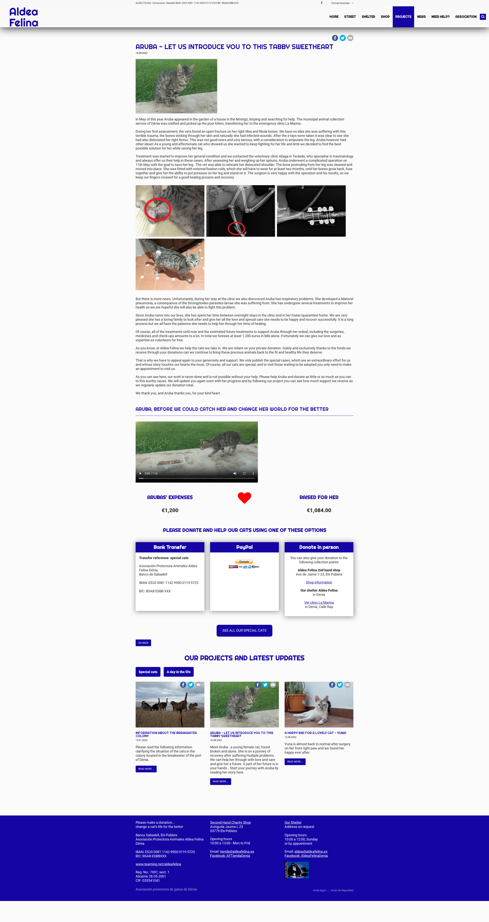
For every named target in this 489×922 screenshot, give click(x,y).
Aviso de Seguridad (342, 890)
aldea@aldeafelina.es (311, 851)
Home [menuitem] (334, 17)
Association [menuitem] (466, 17)
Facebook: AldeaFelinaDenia (306, 856)
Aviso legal (319, 890)
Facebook (335, 38)
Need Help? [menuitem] (441, 17)
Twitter (343, 38)
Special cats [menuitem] (148, 672)
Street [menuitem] (350, 17)
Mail (350, 38)
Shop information (319, 582)
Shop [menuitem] (385, 17)
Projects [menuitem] (403, 17)
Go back (143, 642)
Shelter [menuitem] (368, 17)
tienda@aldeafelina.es (237, 851)
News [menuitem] (421, 17)
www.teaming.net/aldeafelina (158, 864)
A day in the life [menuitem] (179, 672)
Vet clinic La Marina (319, 603)
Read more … (146, 768)
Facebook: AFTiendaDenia (230, 856)
